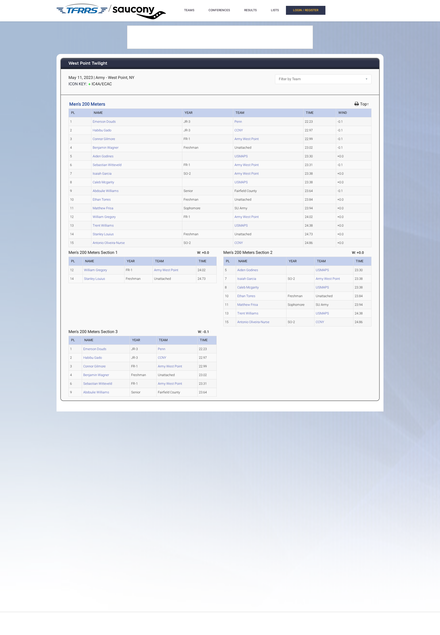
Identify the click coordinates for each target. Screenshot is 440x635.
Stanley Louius (103, 234)
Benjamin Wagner (105, 147)
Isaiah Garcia (102, 173)
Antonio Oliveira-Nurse (109, 243)
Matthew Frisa (103, 208)
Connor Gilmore (104, 139)
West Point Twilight (87, 63)
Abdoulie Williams (106, 191)
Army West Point (247, 139)
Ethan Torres (102, 199)
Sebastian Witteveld (107, 165)
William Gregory (104, 217)
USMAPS (241, 156)
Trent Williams (103, 225)
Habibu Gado (102, 130)
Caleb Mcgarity (103, 182)
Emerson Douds (104, 121)
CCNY (239, 130)
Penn (238, 121)
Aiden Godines (103, 156)
